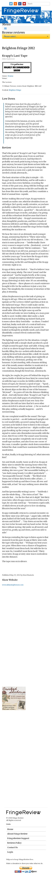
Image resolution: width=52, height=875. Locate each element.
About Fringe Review (17, 834)
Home (10, 829)
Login (10, 852)
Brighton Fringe (15, 90)
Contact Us (12, 847)
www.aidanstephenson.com (12, 585)
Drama (10, 76)
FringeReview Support (18, 838)
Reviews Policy (14, 843)
